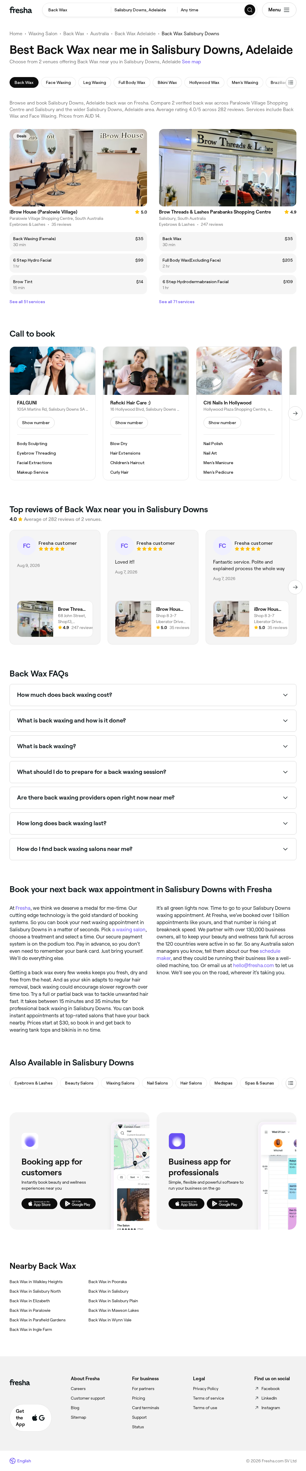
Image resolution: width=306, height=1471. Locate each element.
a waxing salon (129, 929)
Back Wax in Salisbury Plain (113, 1300)
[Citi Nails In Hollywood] (239, 413)
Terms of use (205, 1407)
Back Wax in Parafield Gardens (38, 1319)
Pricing (138, 1398)
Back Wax (73, 33)
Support (139, 1417)
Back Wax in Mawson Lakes (113, 1310)
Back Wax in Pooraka (107, 1281)
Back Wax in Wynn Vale (109, 1319)
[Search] (250, 10)
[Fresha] (21, 10)
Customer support (88, 1398)
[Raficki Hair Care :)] (146, 413)
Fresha (23, 908)
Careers (78, 1388)
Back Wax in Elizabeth (30, 1300)
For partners (143, 1388)
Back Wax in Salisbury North (35, 1291)
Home (16, 33)
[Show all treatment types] (291, 82)
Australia (99, 33)
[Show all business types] (291, 1083)
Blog (75, 1407)
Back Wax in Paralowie (30, 1310)
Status (138, 1426)
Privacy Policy (205, 1388)
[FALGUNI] (52, 413)
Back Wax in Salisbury (108, 1291)
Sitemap (78, 1417)
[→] (295, 413)
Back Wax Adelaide (135, 33)
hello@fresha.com (253, 965)
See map (191, 61)
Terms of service (208, 1398)
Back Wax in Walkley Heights (36, 1281)
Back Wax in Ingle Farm (31, 1329)
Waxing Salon (42, 33)
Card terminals (145, 1407)
